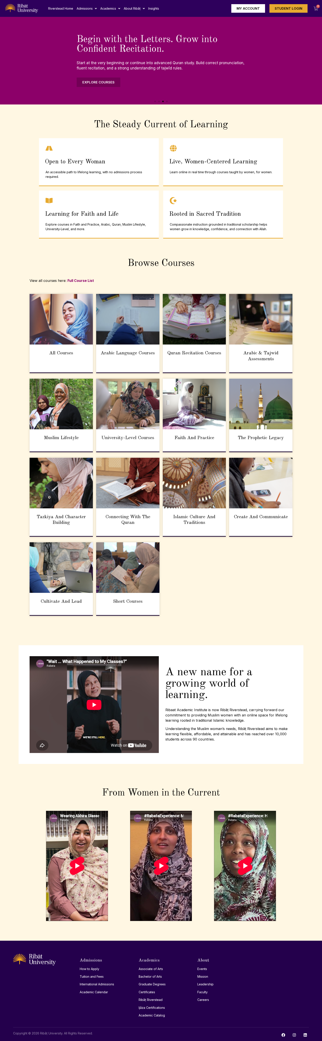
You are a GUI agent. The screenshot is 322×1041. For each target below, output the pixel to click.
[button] (87, 8)
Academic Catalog (152, 1015)
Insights (153, 8)
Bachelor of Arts (150, 976)
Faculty (202, 992)
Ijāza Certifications (152, 1007)
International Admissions (97, 984)
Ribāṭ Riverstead (151, 1000)
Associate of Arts (151, 969)
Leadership (205, 984)
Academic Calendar (94, 992)
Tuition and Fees (92, 976)
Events (202, 969)
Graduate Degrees (152, 984)
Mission (202, 976)
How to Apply (89, 969)
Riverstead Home (60, 8)
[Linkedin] (305, 1035)
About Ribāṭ (132, 8)
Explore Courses (98, 83)
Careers (203, 1000)
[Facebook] (283, 1035)
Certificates (147, 992)
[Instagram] (294, 1035)
